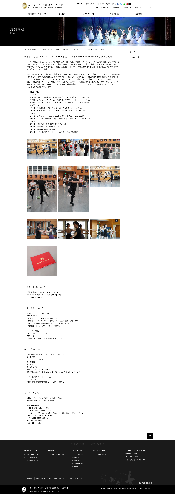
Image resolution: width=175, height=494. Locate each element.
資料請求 (101, 4)
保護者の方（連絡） (131, 453)
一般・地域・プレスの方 (143, 7)
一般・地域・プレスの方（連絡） (136, 460)
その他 (75, 466)
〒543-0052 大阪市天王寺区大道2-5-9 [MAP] (44, 295)
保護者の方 (115, 7)
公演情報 (51, 450)
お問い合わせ (111, 4)
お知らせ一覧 (135, 57)
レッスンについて (77, 450)
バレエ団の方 (127, 7)
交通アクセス (90, 4)
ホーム (26, 49)
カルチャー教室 (78, 463)
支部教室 (76, 460)
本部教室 (76, 457)
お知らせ (35, 49)
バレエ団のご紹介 (99, 450)
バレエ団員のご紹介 (101, 454)
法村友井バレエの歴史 (33, 454)
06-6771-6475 (56, 491)
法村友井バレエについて (32, 450)
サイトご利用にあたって (56, 478)
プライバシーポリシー (75, 478)
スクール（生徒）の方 (101, 7)
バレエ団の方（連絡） (132, 457)
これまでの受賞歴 (31, 457)
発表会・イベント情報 (57, 454)
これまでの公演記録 (32, 460)
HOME (80, 4)
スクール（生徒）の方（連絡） (135, 450)
